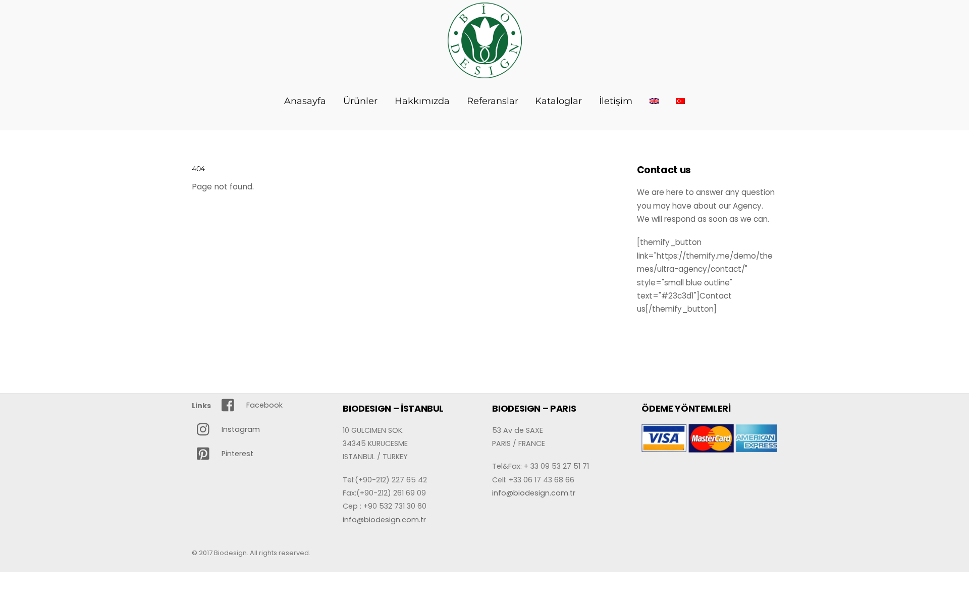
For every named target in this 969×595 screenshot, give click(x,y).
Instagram (240, 429)
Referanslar (492, 101)
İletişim (615, 101)
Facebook (263, 405)
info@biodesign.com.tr (384, 520)
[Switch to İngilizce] (654, 101)
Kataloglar (558, 101)
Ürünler (360, 101)
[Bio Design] (485, 72)
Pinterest (236, 454)
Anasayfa (305, 101)
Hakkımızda (422, 101)
